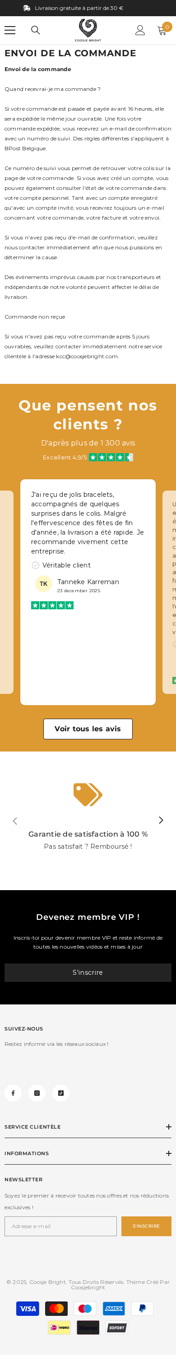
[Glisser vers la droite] (160, 821)
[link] (88, 821)
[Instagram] (37, 1093)
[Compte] (140, 30)
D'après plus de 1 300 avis (88, 443)
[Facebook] (13, 1093)
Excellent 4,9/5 (65, 457)
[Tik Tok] (60, 1093)
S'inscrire (88, 972)
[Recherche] (35, 30)
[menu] (10, 30)
